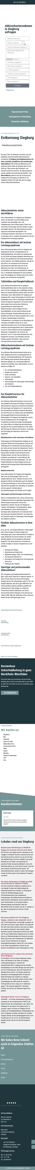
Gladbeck (4, 1073)
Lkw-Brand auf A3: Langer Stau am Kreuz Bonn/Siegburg (17, 955)
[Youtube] (21, 1098)
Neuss (3, 1055)
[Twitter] (17, 1098)
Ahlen (3, 1077)
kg (25, 44)
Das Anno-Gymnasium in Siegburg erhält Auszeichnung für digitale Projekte (16, 882)
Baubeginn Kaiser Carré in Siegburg (15, 997)
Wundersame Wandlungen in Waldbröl (15, 847)
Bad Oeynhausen (7, 1059)
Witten (3, 1064)
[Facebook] (13, 1098)
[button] (32, 7)
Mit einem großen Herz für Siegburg (15, 917)
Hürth (3, 1068)
